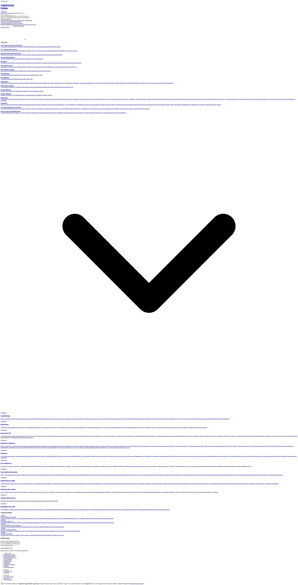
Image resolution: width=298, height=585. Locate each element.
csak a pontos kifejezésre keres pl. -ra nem (79, 583)
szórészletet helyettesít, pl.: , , (19, 583)
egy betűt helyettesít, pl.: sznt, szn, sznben (51, 583)
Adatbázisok (4, 11)
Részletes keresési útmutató (136, 583)
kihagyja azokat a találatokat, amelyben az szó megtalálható (112, 583)
